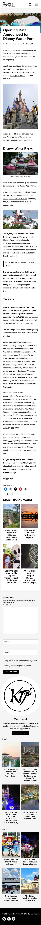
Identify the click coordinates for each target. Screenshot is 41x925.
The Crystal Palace (17, 76)
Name (7, 642)
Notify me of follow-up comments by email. (20, 661)
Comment (7, 605)
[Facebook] (4, 919)
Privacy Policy (33, 914)
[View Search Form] (30, 4)
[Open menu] (36, 4)
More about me (19, 733)
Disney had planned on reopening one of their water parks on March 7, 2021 (19, 195)
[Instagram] (13, 919)
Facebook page (9, 473)
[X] (9, 919)
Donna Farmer (10, 44)
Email (7, 652)
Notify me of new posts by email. (18, 666)
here (10, 441)
